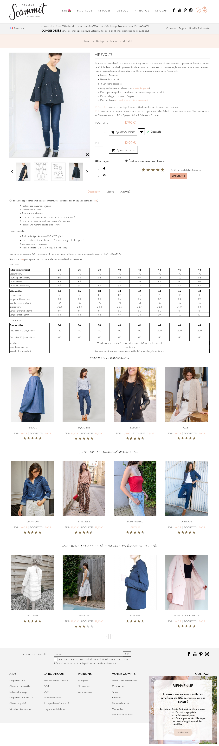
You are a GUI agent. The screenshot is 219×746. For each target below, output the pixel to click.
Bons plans (83, 680)
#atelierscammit (141, 100)
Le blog (123, 10)
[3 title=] (32, 438)
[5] (162, 170)
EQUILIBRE (84, 427)
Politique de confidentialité (56, 703)
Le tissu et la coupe (18, 692)
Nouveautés (83, 686)
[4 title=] (36, 438)
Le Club (161, 10)
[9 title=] (141, 438)
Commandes (118, 686)
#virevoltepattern (123, 100)
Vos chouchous (85, 692)
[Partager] (104, 168)
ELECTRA (135, 427)
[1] (143, 170)
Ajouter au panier (123, 132)
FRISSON (84, 615)
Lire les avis (178, 176)
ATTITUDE (186, 521)
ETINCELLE (84, 521)
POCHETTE (101, 107)
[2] (148, 170)
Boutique (84, 10)
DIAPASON (33, 521)
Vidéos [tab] (110, 192)
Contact (202, 674)
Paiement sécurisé (52, 697)
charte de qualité (141, 88)
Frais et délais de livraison (56, 680)
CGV (46, 692)
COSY (186, 427)
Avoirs (115, 692)
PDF (97, 111)
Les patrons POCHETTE (21, 697)
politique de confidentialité (97, 663)
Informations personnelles (124, 680)
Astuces (104, 10)
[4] (158, 170)
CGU (46, 686)
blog (22, 259)
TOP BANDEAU (135, 521)
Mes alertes (117, 709)
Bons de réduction (121, 703)
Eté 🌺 (66, 10)
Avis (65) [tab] (125, 192)
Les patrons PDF (17, 680)
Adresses (116, 697)
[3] (153, 170)
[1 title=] (24, 438)
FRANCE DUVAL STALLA (186, 615)
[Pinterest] (104, 175)
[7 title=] (137, 438)
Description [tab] (94, 192)
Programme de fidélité (54, 709)
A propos (142, 10)
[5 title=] (40, 438)
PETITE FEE (32, 615)
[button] (153, 680)
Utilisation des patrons (20, 709)
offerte (53, 26)
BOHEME (135, 615)
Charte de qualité (17, 703)
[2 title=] (28, 438)
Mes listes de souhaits (122, 714)
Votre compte (124, 674)
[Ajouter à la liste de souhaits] (141, 131)
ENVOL (33, 427)
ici (96, 200)
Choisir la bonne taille (19, 686)
